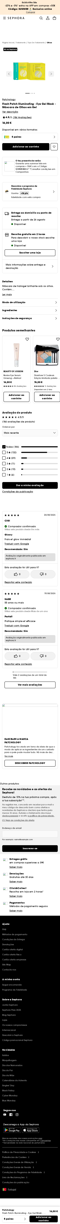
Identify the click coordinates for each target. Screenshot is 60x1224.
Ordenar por (8, 427)
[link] (30, 485)
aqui (40, 1138)
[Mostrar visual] (29, 71)
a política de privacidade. (41, 816)
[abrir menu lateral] (4, 18)
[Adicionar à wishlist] (27, 339)
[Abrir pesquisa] (41, 18)
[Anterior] (9, 74)
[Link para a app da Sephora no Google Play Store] (12, 1130)
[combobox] (30, 432)
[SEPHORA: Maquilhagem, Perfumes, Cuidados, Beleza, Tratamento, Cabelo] (16, 18)
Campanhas (45, 1141)
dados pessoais (10, 816)
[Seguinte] (51, 74)
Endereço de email (11, 828)
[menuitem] (47, 18)
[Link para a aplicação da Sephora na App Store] (30, 1130)
